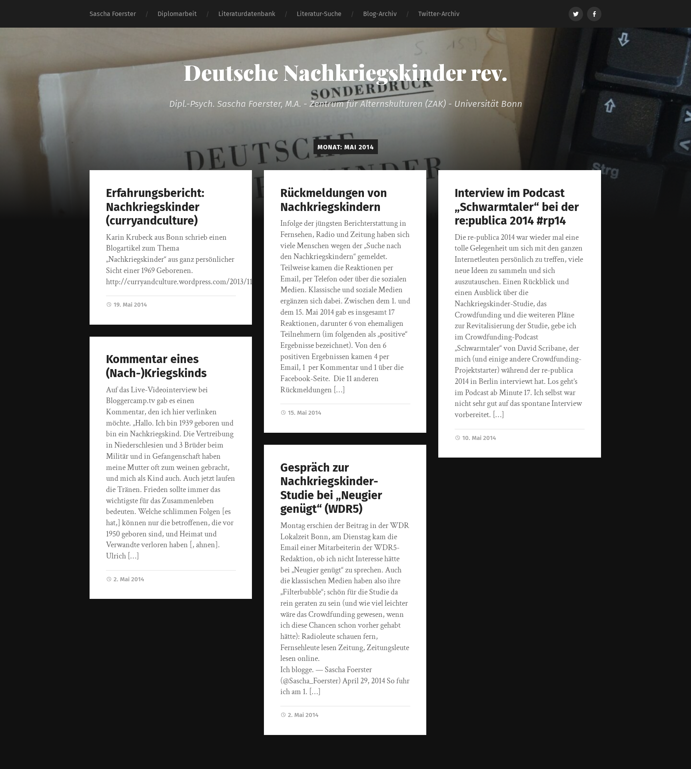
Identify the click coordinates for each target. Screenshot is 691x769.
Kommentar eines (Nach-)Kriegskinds (156, 366)
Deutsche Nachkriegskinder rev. (345, 72)
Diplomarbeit (177, 14)
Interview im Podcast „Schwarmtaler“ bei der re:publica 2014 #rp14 (517, 207)
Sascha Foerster (113, 14)
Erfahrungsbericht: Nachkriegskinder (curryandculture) (155, 207)
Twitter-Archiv (438, 14)
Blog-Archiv (380, 14)
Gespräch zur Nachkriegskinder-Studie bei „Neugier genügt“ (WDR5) (331, 488)
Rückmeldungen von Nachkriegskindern (333, 200)
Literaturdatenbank (246, 14)
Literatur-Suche (319, 14)
